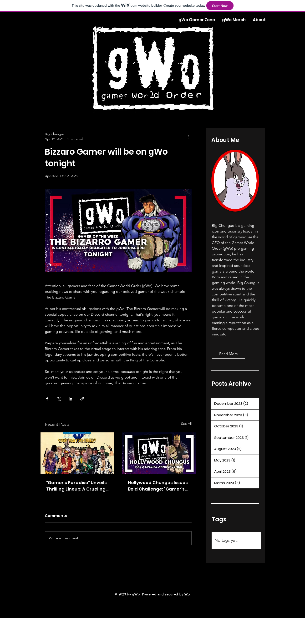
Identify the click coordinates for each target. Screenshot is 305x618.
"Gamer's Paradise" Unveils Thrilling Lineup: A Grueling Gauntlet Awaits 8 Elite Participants (76, 486)
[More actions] (189, 136)
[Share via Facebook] (47, 398)
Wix (187, 594)
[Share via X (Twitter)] (58, 398)
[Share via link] (82, 398)
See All (186, 423)
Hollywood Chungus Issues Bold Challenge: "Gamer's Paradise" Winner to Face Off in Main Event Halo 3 (158, 486)
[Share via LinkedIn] (70, 398)
